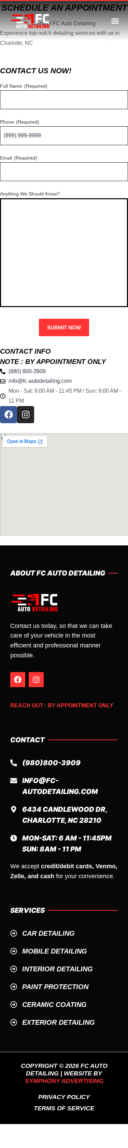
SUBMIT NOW (64, 327)
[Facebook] (17, 679)
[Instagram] (36, 679)
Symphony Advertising (64, 1080)
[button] (115, 21)
